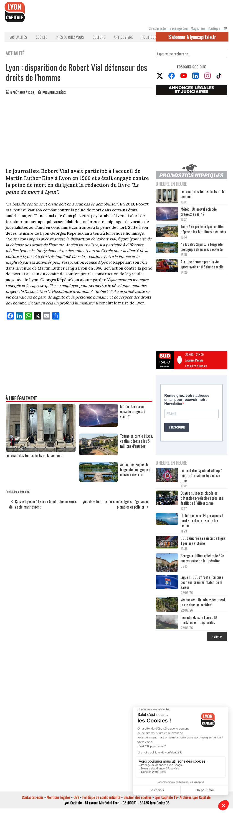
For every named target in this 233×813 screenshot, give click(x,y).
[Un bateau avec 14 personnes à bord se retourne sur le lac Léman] (167, 519)
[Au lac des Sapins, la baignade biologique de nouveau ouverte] (98, 480)
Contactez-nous (32, 797)
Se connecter (158, 28)
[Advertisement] (79, 132)
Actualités (18, 37)
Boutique (214, 28)
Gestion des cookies (138, 797)
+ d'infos (217, 636)
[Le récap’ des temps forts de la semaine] (41, 450)
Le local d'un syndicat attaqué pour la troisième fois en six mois (201, 475)
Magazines (198, 28)
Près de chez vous (70, 37)
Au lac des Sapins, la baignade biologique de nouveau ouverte (202, 247)
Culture (99, 37)
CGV (76, 797)
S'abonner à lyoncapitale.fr (192, 36)
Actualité (25, 491)
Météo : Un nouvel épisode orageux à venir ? (199, 212)
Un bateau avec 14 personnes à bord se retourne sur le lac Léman (202, 520)
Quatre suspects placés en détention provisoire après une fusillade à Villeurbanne (202, 498)
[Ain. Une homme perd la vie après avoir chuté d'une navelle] (167, 266)
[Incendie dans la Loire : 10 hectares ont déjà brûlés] (167, 622)
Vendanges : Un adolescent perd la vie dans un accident (203, 602)
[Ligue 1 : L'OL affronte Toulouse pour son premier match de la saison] (167, 582)
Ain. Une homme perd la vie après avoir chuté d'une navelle (202, 264)
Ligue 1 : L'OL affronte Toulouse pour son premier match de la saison (202, 582)
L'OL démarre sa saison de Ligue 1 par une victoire (203, 541)
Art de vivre (123, 37)
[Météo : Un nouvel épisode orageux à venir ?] (98, 425)
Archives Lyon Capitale (195, 797)
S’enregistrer (179, 28)
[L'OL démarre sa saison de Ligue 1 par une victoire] (167, 542)
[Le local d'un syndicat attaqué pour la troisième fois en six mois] (167, 475)
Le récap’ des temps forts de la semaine (34, 455)
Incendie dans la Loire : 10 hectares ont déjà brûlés (199, 620)
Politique (149, 37)
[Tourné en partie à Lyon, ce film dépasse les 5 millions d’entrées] (98, 453)
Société (41, 37)
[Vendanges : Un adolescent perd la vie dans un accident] (167, 605)
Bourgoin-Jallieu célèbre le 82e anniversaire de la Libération (202, 558)
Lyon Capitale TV (166, 797)
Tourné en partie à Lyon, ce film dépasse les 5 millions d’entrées (203, 229)
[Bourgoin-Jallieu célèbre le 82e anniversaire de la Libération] (167, 563)
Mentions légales (58, 797)
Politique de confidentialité (101, 797)
